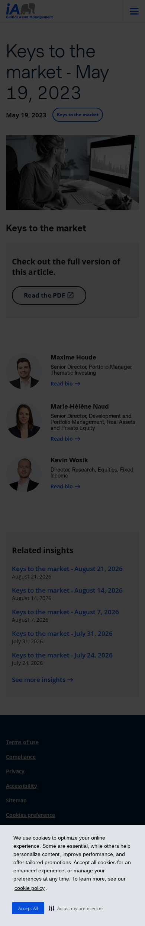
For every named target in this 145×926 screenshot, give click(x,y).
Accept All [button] (28, 908)
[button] (76, 908)
